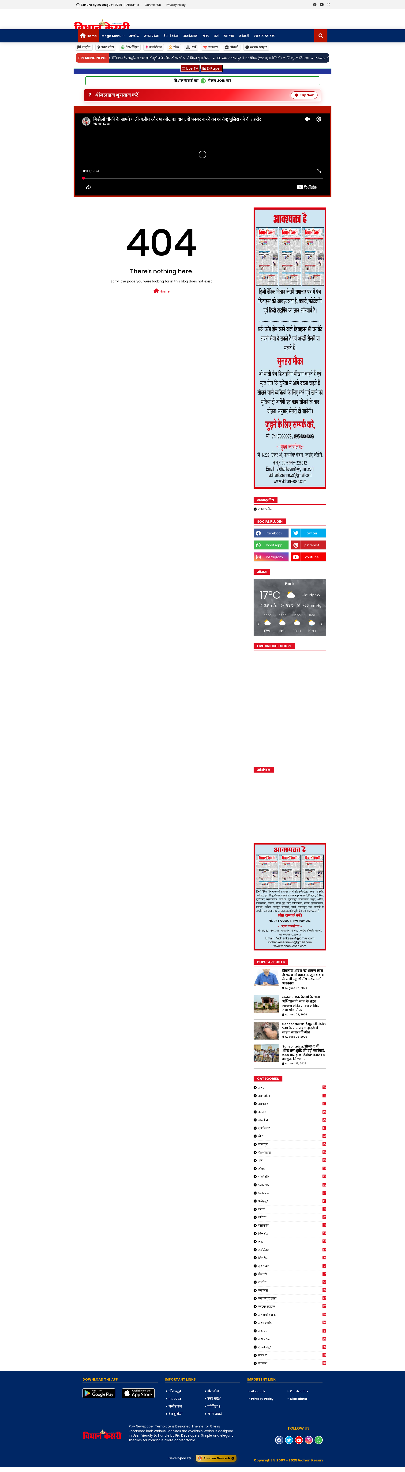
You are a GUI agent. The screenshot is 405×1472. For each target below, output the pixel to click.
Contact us (153, 5)
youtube (312, 557)
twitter (312, 533)
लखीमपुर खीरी (292, 1298)
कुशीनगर (292, 1128)
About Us (133, 5)
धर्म (216, 36)
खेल (205, 36)
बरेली (292, 1209)
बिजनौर (292, 1234)
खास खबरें (214, 1414)
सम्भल (291, 1331)
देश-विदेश (171, 36)
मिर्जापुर (292, 1258)
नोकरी (244, 36)
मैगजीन (213, 1391)
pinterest (311, 545)
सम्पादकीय (265, 509)
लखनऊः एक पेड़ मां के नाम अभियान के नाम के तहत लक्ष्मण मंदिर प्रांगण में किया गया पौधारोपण (301, 1003)
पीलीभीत (292, 1177)
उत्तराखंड (292, 1104)
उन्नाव (292, 1112)
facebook (274, 533)
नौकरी (292, 1169)
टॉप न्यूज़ (175, 1391)
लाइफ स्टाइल (264, 36)
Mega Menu (111, 36)
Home (92, 36)
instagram (274, 557)
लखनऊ (292, 1290)
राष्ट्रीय (134, 36)
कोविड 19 (214, 1406)
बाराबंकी (292, 1225)
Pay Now (307, 95)
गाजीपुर (292, 1144)
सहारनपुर (292, 1339)
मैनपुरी (292, 1274)
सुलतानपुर (292, 1347)
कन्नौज (292, 1120)
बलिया (292, 1217)
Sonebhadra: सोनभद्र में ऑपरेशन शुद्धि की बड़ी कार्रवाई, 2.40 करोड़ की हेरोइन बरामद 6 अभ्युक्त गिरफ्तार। (303, 1053)
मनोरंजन (190, 36)
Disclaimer (299, 1399)
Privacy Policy (176, 5)
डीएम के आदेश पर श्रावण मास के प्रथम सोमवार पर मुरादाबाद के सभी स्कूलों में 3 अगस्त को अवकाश (303, 977)
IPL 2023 (175, 1399)
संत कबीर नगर (292, 1315)
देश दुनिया (176, 1414)
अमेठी (292, 1087)
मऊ (292, 1241)
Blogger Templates (35, 1469)
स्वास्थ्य (228, 36)
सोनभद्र (292, 1355)
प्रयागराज (292, 1193)
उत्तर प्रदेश (151, 36)
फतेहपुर (292, 1201)
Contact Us (299, 1391)
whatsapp (274, 545)
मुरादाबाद (292, 1266)
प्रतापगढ (292, 1185)
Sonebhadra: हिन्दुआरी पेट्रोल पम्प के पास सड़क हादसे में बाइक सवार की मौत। (304, 1028)
